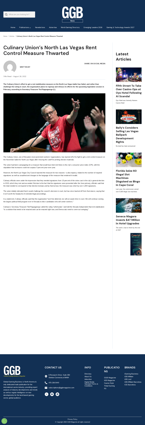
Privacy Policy (72, 419)
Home (5, 36)
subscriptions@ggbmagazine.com (61, 388)
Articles (11, 36)
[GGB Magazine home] (72, 14)
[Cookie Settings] (4, 421)
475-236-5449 (54, 383)
